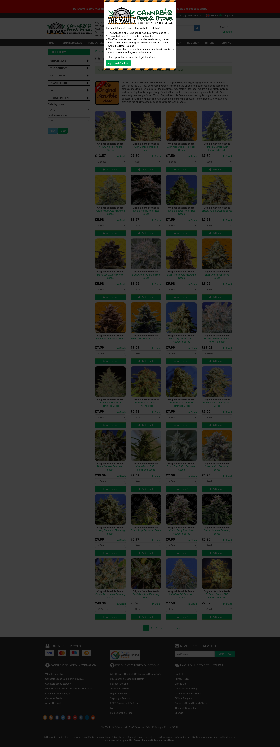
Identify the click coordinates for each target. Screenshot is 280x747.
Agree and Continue (118, 63)
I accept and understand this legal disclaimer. (132, 57)
